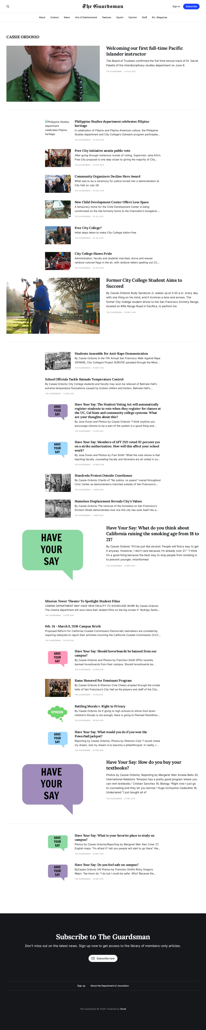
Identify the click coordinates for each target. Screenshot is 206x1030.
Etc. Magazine (159, 17)
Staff (144, 17)
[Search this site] (7, 6)
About (42, 17)
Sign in (176, 6)
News (67, 17)
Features (106, 17)
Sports (119, 17)
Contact (54, 17)
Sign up (81, 985)
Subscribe (191, 6)
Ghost (123, 1008)
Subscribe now (106, 958)
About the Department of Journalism (109, 985)
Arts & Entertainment (86, 17)
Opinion (132, 17)
